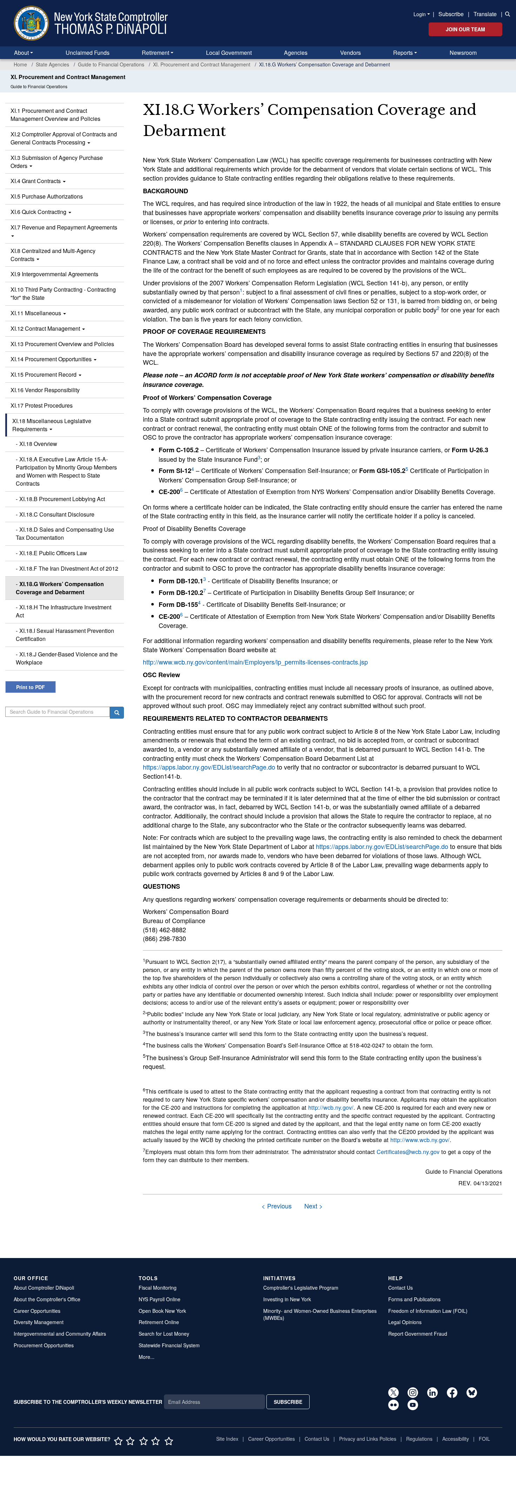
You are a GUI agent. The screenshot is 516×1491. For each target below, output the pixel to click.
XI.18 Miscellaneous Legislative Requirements (51, 425)
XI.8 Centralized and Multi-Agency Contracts (53, 255)
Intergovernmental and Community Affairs (60, 1333)
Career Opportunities (37, 1310)
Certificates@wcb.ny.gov (408, 1151)
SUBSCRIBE (288, 1401)
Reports (403, 52)
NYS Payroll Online (159, 1299)
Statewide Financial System (169, 1345)
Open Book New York (162, 1310)
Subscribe (451, 14)
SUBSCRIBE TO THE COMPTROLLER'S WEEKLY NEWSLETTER (88, 1401)
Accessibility (455, 1438)
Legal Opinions (405, 1321)
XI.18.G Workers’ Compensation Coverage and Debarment (60, 588)
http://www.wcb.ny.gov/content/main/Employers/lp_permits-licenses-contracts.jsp (255, 661)
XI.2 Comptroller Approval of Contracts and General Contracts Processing (64, 138)
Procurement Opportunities (44, 1345)
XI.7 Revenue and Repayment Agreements (64, 227)
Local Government (229, 52)
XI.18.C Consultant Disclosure (56, 514)
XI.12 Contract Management (46, 328)
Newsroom (463, 52)
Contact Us (400, 1287)
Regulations (419, 1438)
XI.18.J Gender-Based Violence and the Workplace (67, 658)
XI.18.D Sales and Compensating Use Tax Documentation (65, 533)
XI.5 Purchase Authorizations (47, 196)
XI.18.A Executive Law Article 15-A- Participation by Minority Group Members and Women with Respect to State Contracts (66, 471)
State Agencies (52, 64)
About (21, 52)
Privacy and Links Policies (367, 1438)
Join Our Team (465, 29)
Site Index (227, 1438)
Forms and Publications (414, 1299)
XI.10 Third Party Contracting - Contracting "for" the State (63, 293)
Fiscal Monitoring (158, 1287)
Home (20, 64)
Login (420, 14)
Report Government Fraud (417, 1333)
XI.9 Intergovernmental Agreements (54, 274)
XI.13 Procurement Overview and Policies (62, 344)
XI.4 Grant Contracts (36, 181)
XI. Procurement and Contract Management (201, 64)
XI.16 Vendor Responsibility (45, 390)
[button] (506, 13)
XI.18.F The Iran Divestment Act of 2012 (68, 568)
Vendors (350, 52)
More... (146, 1356)
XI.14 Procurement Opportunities (52, 359)
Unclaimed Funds (88, 52)
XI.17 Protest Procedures (42, 405)
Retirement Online (159, 1321)
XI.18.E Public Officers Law (53, 553)
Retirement (155, 52)
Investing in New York (287, 1299)
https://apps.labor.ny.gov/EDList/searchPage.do (209, 766)
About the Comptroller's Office (47, 1299)
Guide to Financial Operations (111, 64)
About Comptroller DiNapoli (44, 1287)
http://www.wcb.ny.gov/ (420, 1139)
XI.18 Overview (38, 444)
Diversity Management (39, 1321)
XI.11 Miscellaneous (36, 313)
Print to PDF (30, 687)
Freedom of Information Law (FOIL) (428, 1310)
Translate (485, 14)
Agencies (295, 52)
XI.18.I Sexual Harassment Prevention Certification (65, 635)
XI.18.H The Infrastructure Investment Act (63, 611)
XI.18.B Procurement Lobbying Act (62, 499)
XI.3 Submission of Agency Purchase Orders (57, 162)
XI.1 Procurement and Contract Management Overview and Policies (55, 114)
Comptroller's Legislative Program (300, 1287)
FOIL (484, 1438)
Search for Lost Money (164, 1333)
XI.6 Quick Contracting (39, 212)
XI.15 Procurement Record (44, 374)
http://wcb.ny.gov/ (330, 1107)
